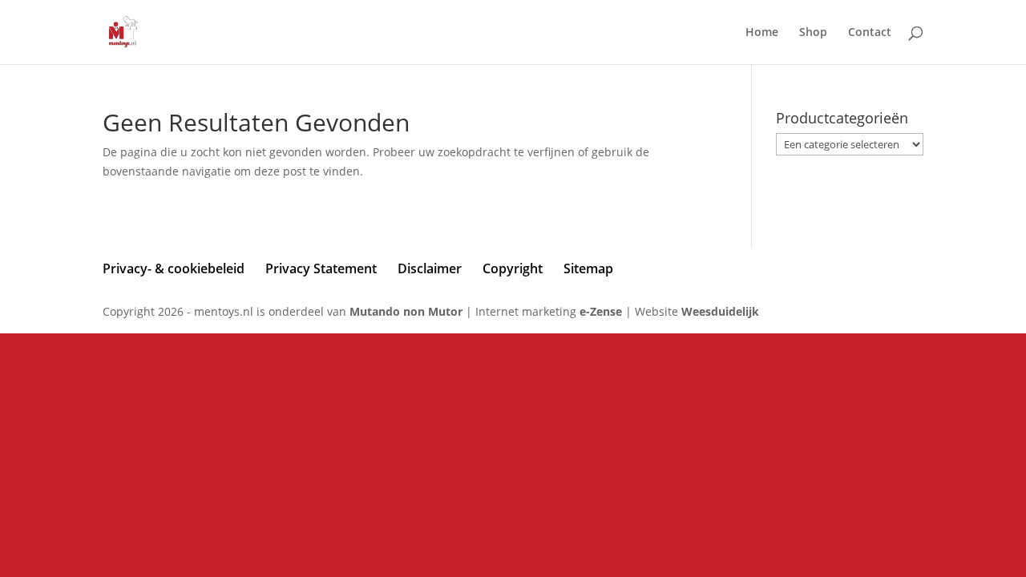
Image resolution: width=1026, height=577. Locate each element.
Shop (813, 32)
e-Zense (601, 311)
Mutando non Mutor (407, 311)
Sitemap (588, 268)
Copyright (513, 268)
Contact (869, 32)
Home (761, 32)
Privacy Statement (321, 268)
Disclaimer (430, 268)
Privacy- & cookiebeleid (173, 268)
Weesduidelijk (720, 311)
